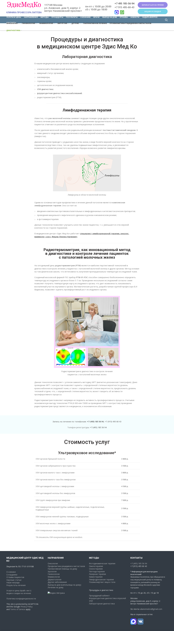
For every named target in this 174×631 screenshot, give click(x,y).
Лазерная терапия (97, 574)
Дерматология (54, 579)
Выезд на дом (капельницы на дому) (64, 585)
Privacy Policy (26, 606)
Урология (52, 571)
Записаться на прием (153, 5)
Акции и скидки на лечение (18, 593)
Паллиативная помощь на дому (62, 568)
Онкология (53, 563)
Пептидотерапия (97, 571)
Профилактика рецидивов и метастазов (66, 566)
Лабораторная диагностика (102, 603)
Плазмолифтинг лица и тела (102, 582)
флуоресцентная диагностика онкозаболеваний (59, 93)
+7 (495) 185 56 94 (95, 421)
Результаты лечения (16, 585)
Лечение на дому (55, 587)
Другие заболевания (57, 582)
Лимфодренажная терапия (101, 579)
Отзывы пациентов (15, 577)
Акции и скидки (152, 11)
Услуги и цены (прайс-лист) (18, 590)
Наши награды (13, 582)
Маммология (54, 576)
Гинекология (54, 574)
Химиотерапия (95, 576)
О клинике (11, 572)
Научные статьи (13, 580)
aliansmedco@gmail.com (151, 609)
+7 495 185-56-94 (124, 3)
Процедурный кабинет (99, 595)
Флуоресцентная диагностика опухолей (107, 598)
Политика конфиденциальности (21, 598)
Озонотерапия (96, 568)
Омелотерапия (96, 566)
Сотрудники (11, 574)
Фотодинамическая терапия (102, 563)
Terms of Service (17, 609)
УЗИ (91, 601)
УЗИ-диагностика (45, 89)
